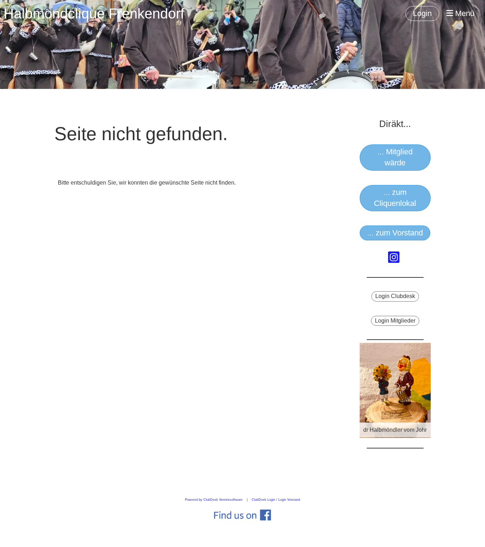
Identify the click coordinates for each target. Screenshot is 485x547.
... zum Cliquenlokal (395, 198)
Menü (463, 13)
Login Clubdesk (395, 296)
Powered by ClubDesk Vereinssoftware (214, 499)
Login (422, 13)
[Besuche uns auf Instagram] (393, 259)
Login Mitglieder (395, 321)
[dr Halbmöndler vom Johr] (395, 390)
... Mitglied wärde (395, 157)
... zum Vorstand (395, 232)
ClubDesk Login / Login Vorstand (276, 499)
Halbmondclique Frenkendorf (94, 13)
